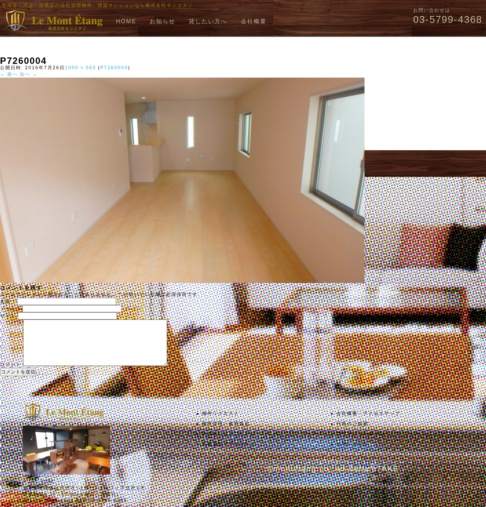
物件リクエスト (220, 413)
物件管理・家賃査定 (226, 423)
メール (10, 309)
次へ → (29, 74)
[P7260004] (182, 281)
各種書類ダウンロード (228, 444)
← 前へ (9, 74)
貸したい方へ (208, 21)
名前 (7, 301)
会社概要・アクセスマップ (368, 413)
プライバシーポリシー (363, 434)
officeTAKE (376, 468)
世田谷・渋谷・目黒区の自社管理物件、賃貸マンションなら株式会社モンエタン (97, 5)
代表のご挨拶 (352, 423)
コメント (10, 364)
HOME (126, 21)
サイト (8, 316)
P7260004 (114, 67)
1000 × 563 (80, 67)
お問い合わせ (352, 444)
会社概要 (254, 21)
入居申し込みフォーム (228, 434)
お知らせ (162, 21)
